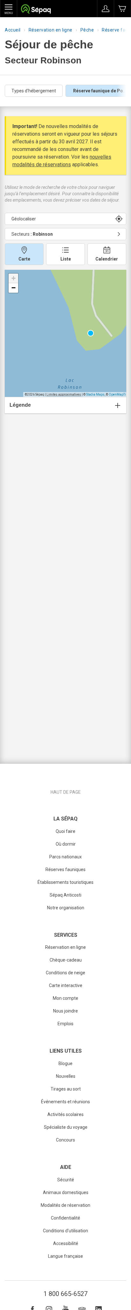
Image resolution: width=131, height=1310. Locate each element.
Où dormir (66, 844)
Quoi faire (65, 831)
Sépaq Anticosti (65, 895)
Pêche (87, 29)
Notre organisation (65, 907)
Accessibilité (65, 1243)
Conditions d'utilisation (65, 1230)
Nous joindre (65, 1010)
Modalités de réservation (65, 1205)
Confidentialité (65, 1218)
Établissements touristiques (65, 882)
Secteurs (32, 234)
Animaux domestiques (65, 1192)
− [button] (13, 288)
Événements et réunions (65, 1101)
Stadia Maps (95, 394)
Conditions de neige (65, 972)
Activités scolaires (65, 1114)
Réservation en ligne (50, 29)
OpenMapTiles (119, 394)
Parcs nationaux (65, 856)
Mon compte (65, 998)
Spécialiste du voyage (65, 1127)
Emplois (65, 1023)
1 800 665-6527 (65, 1294)
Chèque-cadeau (66, 960)
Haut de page (66, 792)
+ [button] (13, 278)
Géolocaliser (23, 218)
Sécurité (65, 1179)
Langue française (65, 1256)
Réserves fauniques (65, 869)
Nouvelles (65, 1076)
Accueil (13, 29)
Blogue (65, 1063)
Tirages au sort (66, 1089)
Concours (65, 1139)
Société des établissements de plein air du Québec (36, 9)
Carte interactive (65, 985)
